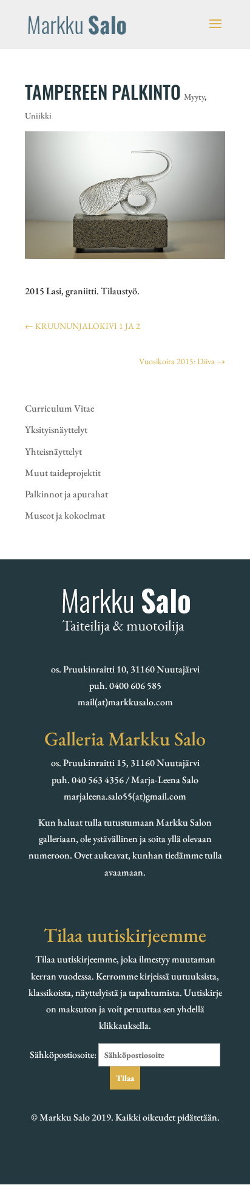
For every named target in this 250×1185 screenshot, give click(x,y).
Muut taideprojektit (63, 472)
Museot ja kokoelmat (65, 515)
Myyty (194, 96)
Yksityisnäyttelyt (56, 429)
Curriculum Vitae (59, 408)
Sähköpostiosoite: (64, 1054)
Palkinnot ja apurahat (66, 494)
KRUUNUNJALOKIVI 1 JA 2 (82, 325)
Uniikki (38, 115)
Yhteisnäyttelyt (53, 451)
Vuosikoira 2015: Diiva (182, 361)
